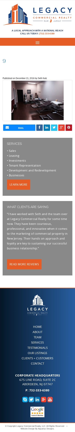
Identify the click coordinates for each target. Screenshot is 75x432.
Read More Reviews (24, 264)
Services (37, 342)
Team (37, 337)
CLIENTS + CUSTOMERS (37, 358)
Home (37, 327)
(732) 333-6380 (47, 33)
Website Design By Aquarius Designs (37, 429)
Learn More (19, 184)
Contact (37, 363)
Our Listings (37, 353)
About (37, 332)
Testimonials (37, 348)
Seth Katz (42, 78)
